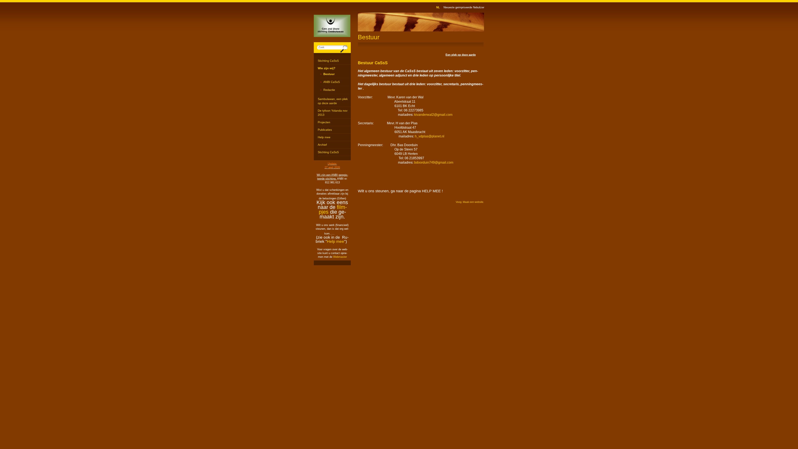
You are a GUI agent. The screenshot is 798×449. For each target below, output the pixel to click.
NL (438, 7)
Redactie (329, 89)
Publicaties (325, 129)
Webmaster (340, 256)
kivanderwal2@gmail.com (433, 114)
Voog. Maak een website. (470, 202)
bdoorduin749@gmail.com (433, 162)
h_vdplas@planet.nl (429, 136)
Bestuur (329, 74)
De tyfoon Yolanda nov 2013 (332, 112)
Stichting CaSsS (328, 60)
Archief (322, 144)
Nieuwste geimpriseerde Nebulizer (463, 7)
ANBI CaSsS (331, 82)
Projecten (324, 122)
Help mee (324, 137)
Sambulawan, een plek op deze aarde (333, 101)
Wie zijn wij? (326, 68)
